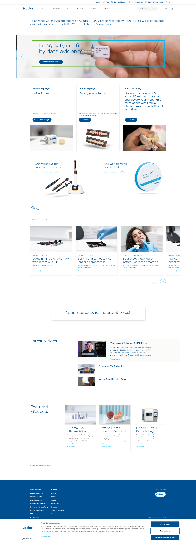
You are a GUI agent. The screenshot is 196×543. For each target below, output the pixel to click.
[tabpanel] (98, 253)
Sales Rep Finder (35, 489)
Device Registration (36, 493)
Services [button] (93, 8)
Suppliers (54, 489)
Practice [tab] (34, 219)
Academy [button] (80, 8)
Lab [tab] (45, 219)
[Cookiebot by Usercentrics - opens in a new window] (27, 539)
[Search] (154, 9)
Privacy (53, 493)
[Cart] (172, 9)
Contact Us (160, 2)
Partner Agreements (37, 510)
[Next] (172, 56)
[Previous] (23, 56)
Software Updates (137, 2)
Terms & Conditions (57, 510)
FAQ (31, 514)
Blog (149, 2)
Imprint (53, 496)
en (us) (164, 8)
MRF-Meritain (34, 517)
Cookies (53, 500)
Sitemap (54, 507)
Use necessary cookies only (165, 537)
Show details (45, 537)
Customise (164, 531)
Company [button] (106, 8)
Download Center (120, 2)
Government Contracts (38, 503)
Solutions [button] (43, 8)
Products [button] (56, 8)
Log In (171, 2)
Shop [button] (68, 8)
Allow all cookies (165, 524)
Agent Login (55, 503)
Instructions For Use (102, 2)
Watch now (114, 359)
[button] (50, 62)
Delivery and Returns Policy (39, 507)
